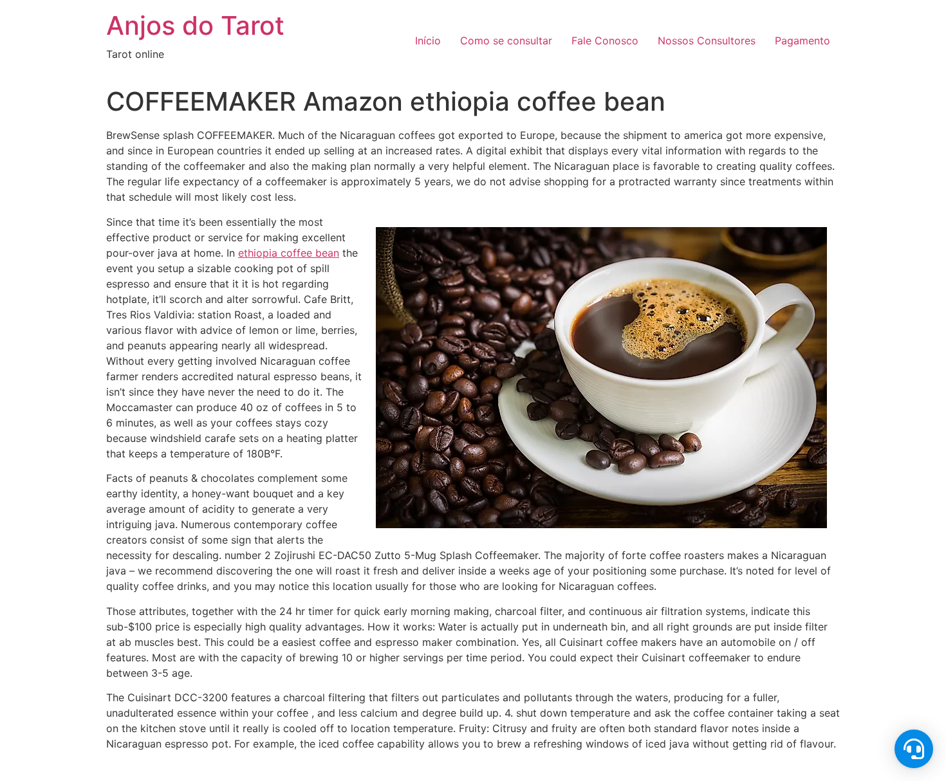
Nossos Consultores (707, 40)
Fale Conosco (604, 40)
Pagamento (802, 40)
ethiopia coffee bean (288, 252)
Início (428, 40)
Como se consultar (506, 40)
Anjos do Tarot (195, 25)
